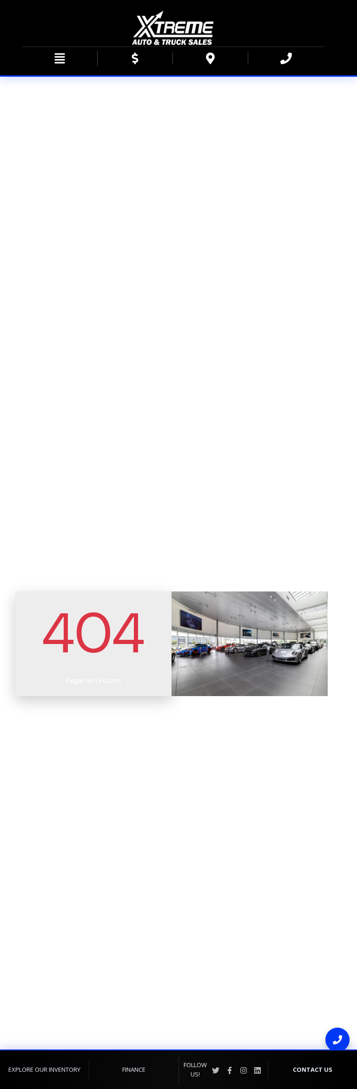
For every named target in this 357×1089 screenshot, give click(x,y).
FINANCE (133, 1069)
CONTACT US (312, 1069)
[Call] (337, 1040)
